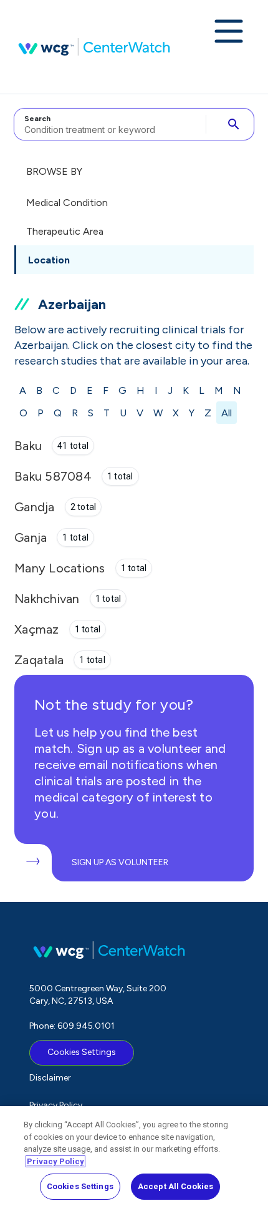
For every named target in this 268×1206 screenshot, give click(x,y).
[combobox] (108, 124)
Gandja (34, 506)
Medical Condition (67, 202)
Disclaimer (50, 1077)
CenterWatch (94, 46)
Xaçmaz (36, 629)
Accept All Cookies (175, 1186)
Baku (28, 445)
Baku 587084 (53, 476)
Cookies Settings (81, 1052)
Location (49, 260)
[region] (134, 1156)
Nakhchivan (47, 598)
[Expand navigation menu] (229, 32)
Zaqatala (39, 659)
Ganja (30, 537)
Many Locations (59, 568)
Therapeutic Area (64, 231)
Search (37, 118)
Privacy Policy (55, 1105)
